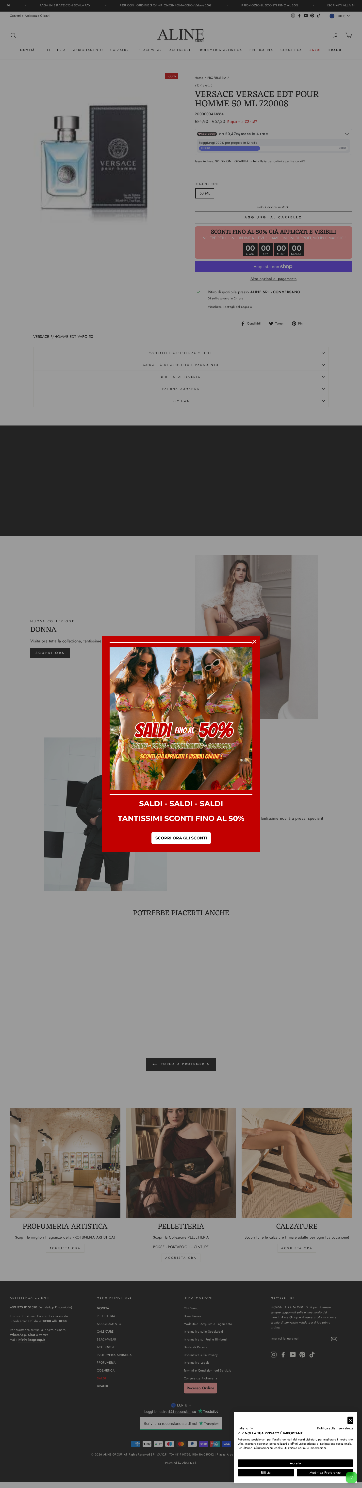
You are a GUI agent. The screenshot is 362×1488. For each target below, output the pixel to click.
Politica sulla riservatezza (335, 1428)
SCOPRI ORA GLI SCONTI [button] (181, 838)
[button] (246, 1428)
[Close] (254, 642)
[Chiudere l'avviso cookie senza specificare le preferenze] (350, 1420)
